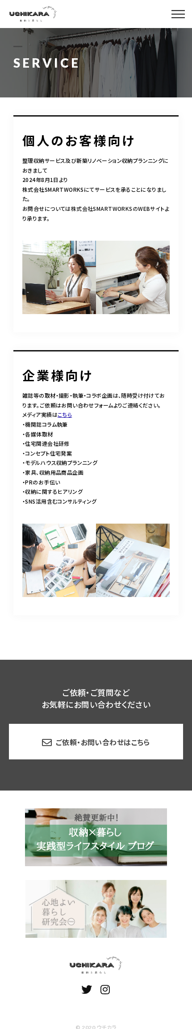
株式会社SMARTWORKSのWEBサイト (118, 208)
